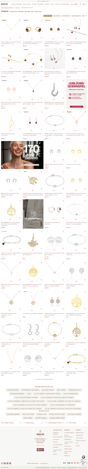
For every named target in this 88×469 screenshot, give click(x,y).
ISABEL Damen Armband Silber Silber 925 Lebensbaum (76, 253)
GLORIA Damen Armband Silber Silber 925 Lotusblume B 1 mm (11, 343)
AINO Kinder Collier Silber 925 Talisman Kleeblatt (10, 285)
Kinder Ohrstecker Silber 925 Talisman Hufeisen (54, 165)
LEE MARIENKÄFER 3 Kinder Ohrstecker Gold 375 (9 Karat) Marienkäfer (32, 42)
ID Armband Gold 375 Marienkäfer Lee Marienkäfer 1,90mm (75, 372)
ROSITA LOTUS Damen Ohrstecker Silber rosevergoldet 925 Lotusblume (11, 103)
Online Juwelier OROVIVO (7, 7)
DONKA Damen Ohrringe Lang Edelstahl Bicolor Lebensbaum (54, 314)
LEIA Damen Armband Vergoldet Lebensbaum (52, 343)
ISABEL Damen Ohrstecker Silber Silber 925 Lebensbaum (32, 372)
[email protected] (43, 463)
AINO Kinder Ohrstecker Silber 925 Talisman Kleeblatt (74, 285)
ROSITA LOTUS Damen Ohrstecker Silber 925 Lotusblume (54, 253)
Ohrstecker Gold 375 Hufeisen (73, 164)
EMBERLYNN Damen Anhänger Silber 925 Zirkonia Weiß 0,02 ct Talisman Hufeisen (54, 103)
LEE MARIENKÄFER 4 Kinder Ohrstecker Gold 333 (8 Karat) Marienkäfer (54, 42)
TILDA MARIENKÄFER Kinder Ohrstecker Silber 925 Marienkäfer (76, 72)
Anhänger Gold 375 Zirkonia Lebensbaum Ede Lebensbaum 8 (76, 343)
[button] (86, 15)
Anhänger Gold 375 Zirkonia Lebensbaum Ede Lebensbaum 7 (33, 253)
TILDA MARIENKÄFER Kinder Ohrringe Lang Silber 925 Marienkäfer (32, 134)
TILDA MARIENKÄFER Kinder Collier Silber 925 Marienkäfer (33, 103)
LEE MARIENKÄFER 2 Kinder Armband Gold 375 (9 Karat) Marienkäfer (33, 72)
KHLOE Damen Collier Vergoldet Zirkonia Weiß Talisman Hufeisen (10, 372)
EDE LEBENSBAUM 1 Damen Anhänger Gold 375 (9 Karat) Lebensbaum (75, 314)
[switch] (83, 464)
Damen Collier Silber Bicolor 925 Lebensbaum (8, 314)
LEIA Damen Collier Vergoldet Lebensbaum (33, 313)
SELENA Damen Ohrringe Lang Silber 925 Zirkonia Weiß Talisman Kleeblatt (33, 343)
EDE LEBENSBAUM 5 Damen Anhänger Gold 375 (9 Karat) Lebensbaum (32, 285)
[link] (57, 16)
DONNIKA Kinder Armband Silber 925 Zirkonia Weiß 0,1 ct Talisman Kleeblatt (54, 135)
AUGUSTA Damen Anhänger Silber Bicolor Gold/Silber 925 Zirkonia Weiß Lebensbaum (33, 194)
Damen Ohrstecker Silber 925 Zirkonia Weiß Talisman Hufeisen (10, 194)
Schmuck (17, 7)
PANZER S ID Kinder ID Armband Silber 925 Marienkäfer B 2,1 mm (11, 253)
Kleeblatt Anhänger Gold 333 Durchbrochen (8, 134)
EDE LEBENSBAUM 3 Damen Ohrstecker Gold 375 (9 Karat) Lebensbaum (76, 194)
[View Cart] (86, 4)
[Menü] (86, 455)
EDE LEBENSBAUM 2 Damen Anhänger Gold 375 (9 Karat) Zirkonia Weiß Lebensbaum (10, 224)
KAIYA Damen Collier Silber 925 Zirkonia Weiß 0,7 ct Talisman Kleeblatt (54, 285)
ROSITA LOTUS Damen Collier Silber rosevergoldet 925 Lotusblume (75, 134)
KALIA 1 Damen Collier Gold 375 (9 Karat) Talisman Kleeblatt (11, 42)
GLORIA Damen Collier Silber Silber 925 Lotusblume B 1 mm (54, 372)
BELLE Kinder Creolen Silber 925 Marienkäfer (52, 223)
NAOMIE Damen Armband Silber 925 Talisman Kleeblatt (53, 194)
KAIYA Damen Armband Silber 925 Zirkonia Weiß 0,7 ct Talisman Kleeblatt (76, 223)
